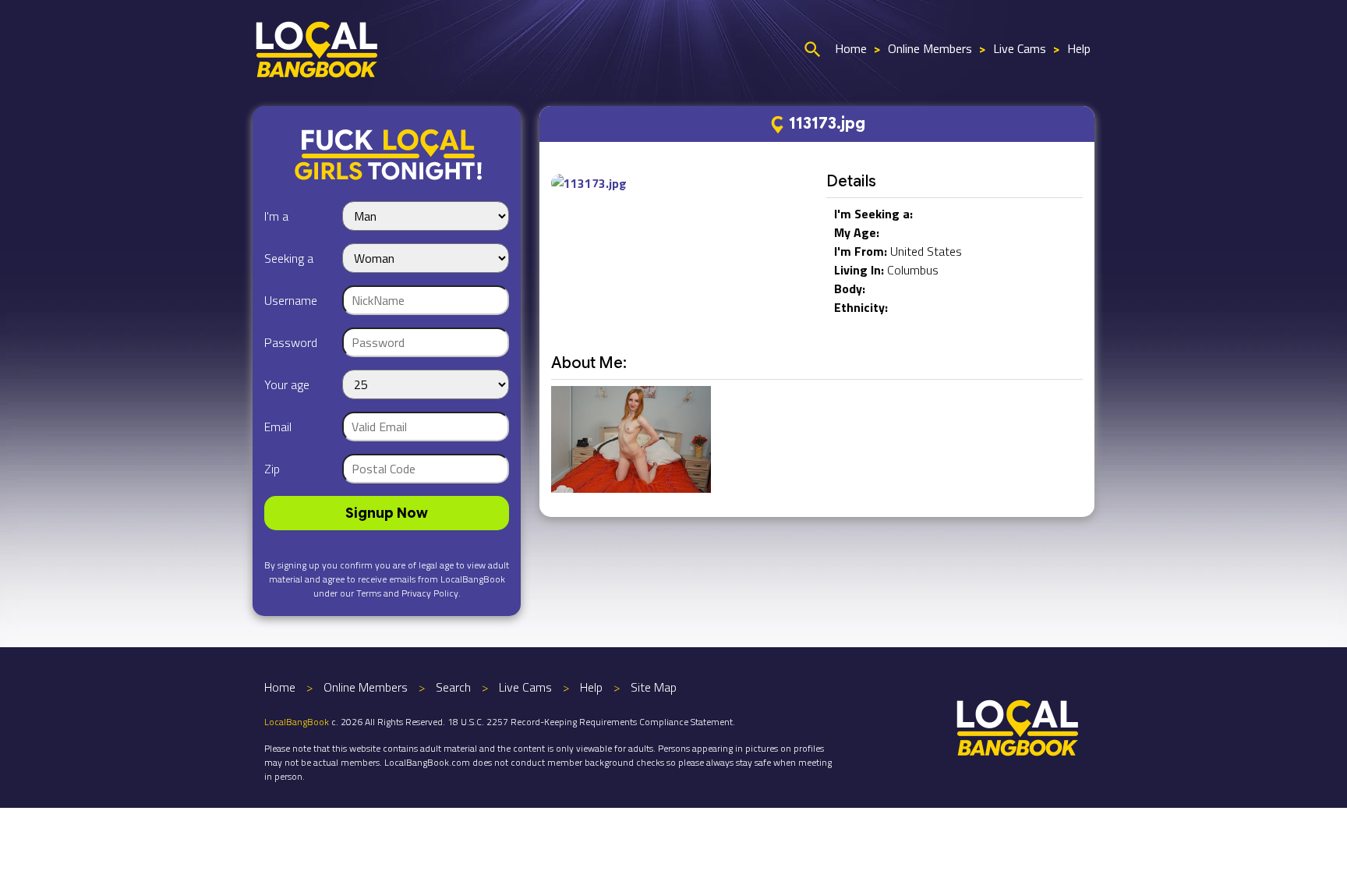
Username (290, 300)
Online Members (930, 48)
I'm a (276, 216)
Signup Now (386, 513)
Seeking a (288, 258)
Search (453, 687)
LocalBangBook (296, 721)
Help (1079, 48)
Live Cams (1019, 48)
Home (851, 48)
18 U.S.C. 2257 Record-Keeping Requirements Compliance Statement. (591, 721)
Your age (286, 384)
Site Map (654, 687)
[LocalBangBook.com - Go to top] (1018, 726)
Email (278, 426)
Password (290, 342)
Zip (272, 468)
